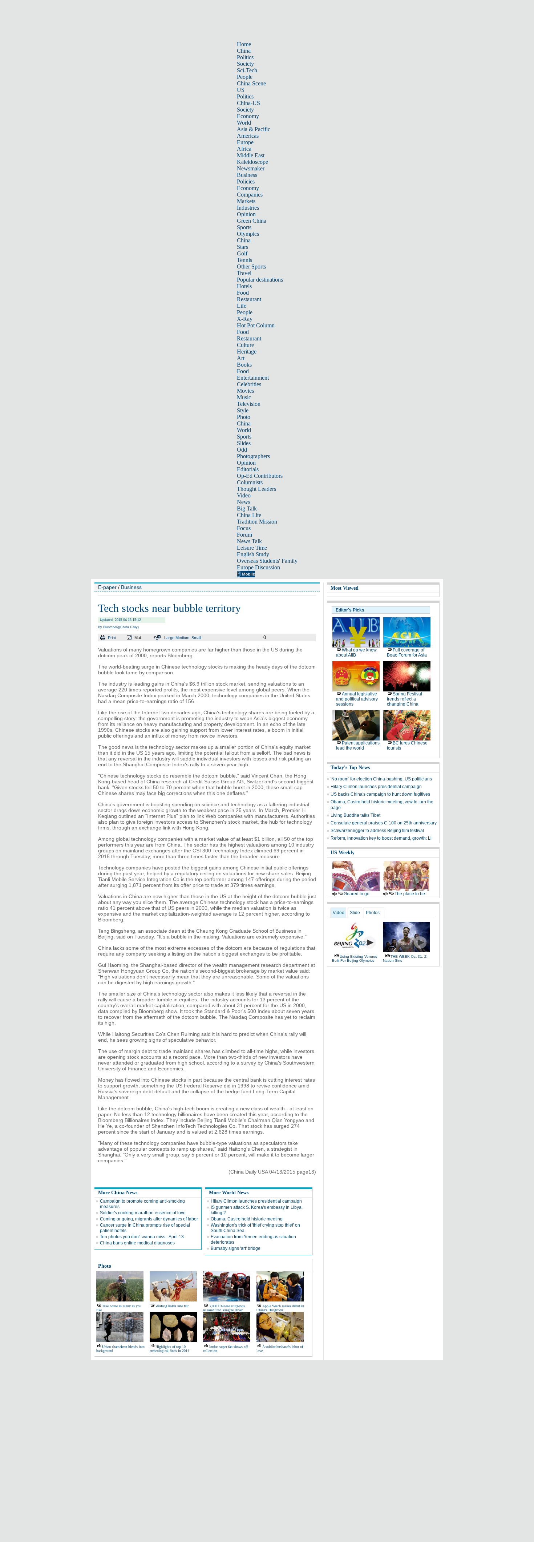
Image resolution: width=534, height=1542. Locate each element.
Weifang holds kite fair (172, 1306)
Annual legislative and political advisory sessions (357, 699)
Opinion (246, 214)
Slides (244, 443)
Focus (244, 528)
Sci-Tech (247, 70)
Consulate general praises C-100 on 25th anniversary (384, 823)
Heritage (246, 351)
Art (240, 358)
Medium (182, 637)
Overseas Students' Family (267, 561)
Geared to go (356, 893)
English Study (253, 554)
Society (245, 64)
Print (112, 637)
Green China (251, 221)
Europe (245, 142)
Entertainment (253, 378)
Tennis (244, 260)
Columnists (250, 482)
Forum (244, 535)
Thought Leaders (256, 489)
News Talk (249, 541)
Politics (245, 57)
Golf (242, 253)
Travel (244, 273)
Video (244, 495)
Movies (245, 391)
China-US (248, 103)
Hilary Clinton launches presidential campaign (256, 1201)
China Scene (251, 83)
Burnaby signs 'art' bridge (235, 1248)
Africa (244, 149)
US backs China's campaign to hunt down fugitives (380, 794)
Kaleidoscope (252, 162)
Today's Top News (350, 767)
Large (169, 637)
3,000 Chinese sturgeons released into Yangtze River (224, 1308)
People (244, 77)
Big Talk (247, 508)
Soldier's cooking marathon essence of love (143, 1212)
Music (244, 397)
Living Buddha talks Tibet (355, 815)
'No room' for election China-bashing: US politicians (381, 779)
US (240, 90)
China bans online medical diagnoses (137, 1243)
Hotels (244, 286)
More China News (117, 1192)
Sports (244, 227)
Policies (246, 181)
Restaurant (249, 299)
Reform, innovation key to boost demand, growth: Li (381, 838)
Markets (246, 201)
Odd (242, 450)
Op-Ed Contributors (260, 476)
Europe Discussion (258, 567)
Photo (243, 417)
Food (243, 293)
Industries (248, 208)
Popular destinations (260, 279)
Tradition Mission (257, 521)
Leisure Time (252, 548)
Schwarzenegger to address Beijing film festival (377, 830)
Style (242, 410)
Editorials (248, 469)
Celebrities (249, 384)
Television (248, 404)
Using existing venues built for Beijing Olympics (354, 958)
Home (244, 44)
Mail (137, 637)
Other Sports (251, 266)
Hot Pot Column (256, 325)
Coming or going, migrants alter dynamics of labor (149, 1219)
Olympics (248, 234)
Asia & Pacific (253, 129)
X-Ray (244, 319)
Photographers (253, 456)
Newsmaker (250, 168)
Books (244, 365)
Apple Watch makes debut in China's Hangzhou (280, 1308)
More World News (228, 1192)
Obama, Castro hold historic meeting (247, 1219)
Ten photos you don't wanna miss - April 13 (142, 1236)
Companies (250, 194)
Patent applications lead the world (358, 745)
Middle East (250, 155)
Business (247, 175)
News (243, 502)
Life (241, 306)
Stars (242, 247)
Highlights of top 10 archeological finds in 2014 (169, 1349)
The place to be (410, 893)
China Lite (249, 515)
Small (196, 637)
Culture (245, 345)
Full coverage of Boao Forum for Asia (407, 652)
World (244, 123)
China (244, 51)
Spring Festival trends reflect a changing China (404, 699)
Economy (248, 116)
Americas (248, 136)
